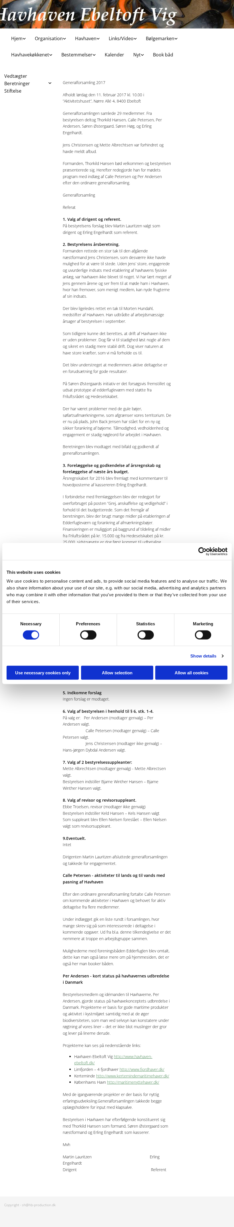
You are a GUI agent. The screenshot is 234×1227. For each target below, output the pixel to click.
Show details (203, 655)
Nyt (137, 55)
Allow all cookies (191, 672)
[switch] (88, 634)
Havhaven (85, 38)
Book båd (163, 55)
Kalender (114, 55)
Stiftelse (12, 91)
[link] (16, 36)
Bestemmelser (76, 55)
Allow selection (117, 672)
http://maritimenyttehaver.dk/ (133, 1082)
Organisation (49, 38)
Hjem (17, 38)
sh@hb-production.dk (39, 1204)
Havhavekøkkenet (30, 55)
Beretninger (17, 83)
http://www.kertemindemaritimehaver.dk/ (132, 1076)
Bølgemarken (160, 38)
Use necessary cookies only (42, 672)
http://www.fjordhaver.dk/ (142, 1069)
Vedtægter (15, 76)
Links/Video (121, 38)
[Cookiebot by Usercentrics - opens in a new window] (202, 551)
